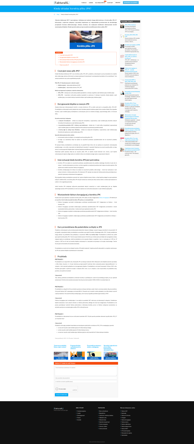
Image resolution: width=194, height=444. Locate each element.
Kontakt (110, 2)
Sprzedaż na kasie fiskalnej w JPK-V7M (132, 92)
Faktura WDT (124, 428)
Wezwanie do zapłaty (126, 433)
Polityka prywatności (101, 441)
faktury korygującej (104, 197)
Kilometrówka (102, 419)
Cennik (91, 2)
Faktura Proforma (125, 415)
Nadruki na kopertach (104, 422)
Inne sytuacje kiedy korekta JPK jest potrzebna (72, 59)
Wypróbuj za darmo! (130, 2)
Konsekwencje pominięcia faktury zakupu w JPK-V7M (132, 129)
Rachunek (123, 413)
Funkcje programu (81, 411)
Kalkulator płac (103, 417)
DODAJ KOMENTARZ (61, 394)
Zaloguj (117, 2)
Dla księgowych (100, 2)
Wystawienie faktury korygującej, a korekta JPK (72, 62)
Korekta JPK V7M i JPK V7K (131, 35)
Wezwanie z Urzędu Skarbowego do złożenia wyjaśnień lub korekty (132, 116)
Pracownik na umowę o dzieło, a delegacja (94, 346)
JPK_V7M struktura (130, 24)
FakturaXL (58, 408)
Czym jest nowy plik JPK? (66, 55)
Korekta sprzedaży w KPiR (132, 44)
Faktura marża (124, 422)
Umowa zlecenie (103, 428)
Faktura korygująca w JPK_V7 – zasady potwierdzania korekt (131, 69)
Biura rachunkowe (103, 411)
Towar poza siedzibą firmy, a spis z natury (60, 346)
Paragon (123, 417)
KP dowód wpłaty (125, 430)
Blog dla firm (102, 413)
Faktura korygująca (126, 419)
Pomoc (79, 417)
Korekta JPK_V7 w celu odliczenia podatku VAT (131, 139)
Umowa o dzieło (103, 426)
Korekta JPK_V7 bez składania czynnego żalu (131, 104)
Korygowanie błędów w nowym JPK (69, 57)
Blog (58, 14)
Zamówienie (124, 435)
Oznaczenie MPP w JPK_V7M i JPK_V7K (130, 80)
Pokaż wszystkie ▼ (64, 65)
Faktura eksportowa (126, 426)
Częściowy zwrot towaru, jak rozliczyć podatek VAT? (132, 149)
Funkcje (84, 2)
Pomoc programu (103, 424)
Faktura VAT (124, 411)
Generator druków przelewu (106, 415)
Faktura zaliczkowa (126, 424)
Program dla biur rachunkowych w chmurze (75, 347)
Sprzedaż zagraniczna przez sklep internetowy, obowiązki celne (110, 348)
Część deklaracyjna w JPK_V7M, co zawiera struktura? (131, 56)
